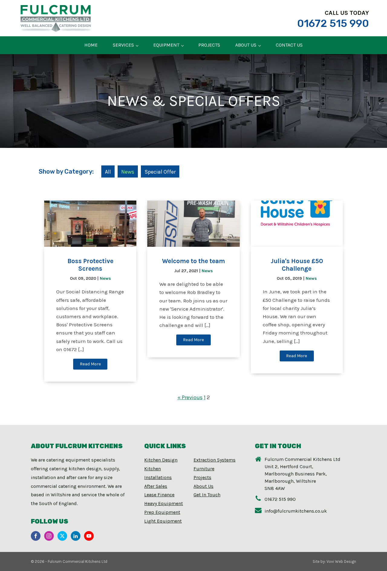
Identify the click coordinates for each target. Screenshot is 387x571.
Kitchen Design (160, 460)
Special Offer (160, 171)
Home (91, 45)
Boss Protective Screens (90, 264)
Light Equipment (163, 521)
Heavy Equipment (163, 503)
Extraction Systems (215, 460)
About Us (245, 45)
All (108, 171)
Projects (209, 45)
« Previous (190, 397)
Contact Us (289, 45)
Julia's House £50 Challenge (297, 264)
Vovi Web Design (341, 561)
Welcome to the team (193, 261)
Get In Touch (207, 495)
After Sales (155, 486)
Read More (90, 364)
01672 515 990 (333, 23)
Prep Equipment (162, 512)
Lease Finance (159, 495)
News (127, 171)
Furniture (204, 468)
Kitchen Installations (158, 473)
